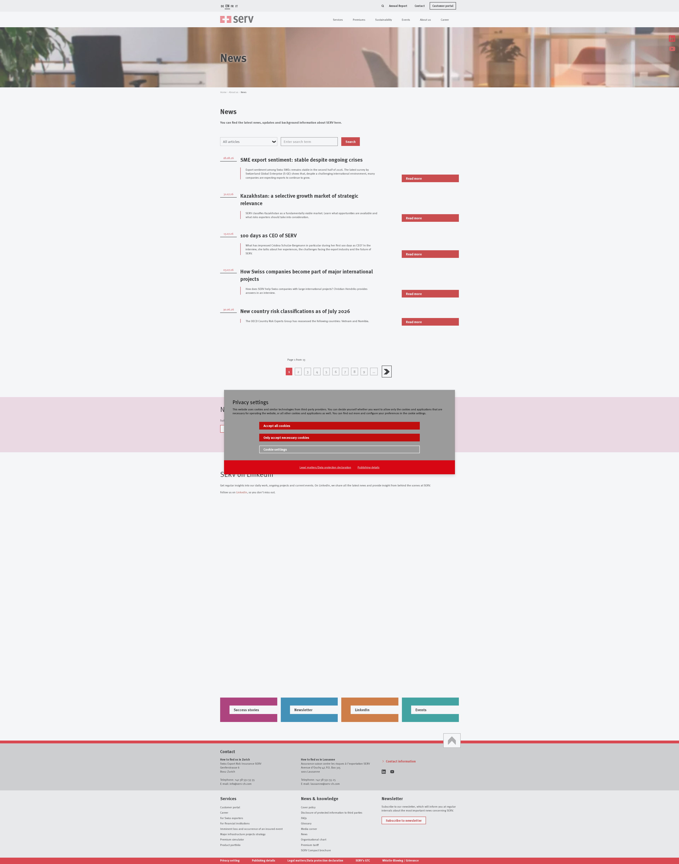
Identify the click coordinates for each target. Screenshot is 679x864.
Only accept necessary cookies (286, 437)
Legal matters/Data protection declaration (325, 467)
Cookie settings (275, 449)
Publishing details (368, 467)
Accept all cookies (276, 425)
